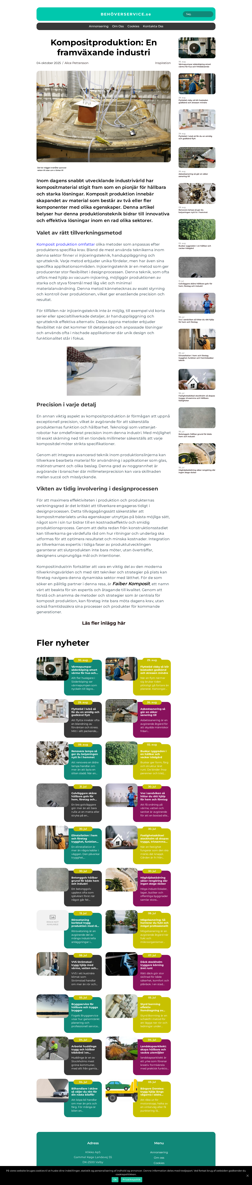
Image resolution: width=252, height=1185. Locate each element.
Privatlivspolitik (131, 1179)
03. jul (152, 1082)
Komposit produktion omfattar (66, 244)
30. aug (83, 660)
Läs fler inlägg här (103, 623)
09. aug (83, 744)
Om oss (118, 26)
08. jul (152, 913)
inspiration (163, 63)
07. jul (152, 955)
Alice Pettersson (77, 63)
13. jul (83, 913)
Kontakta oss (153, 26)
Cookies (133, 26)
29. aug (152, 660)
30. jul (152, 786)
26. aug (152, 702)
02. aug (152, 744)
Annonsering (98, 26)
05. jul (83, 997)
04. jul (83, 1039)
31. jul (83, 786)
